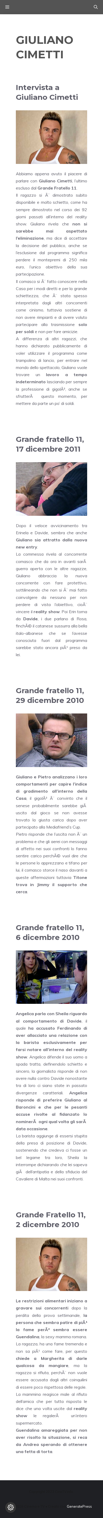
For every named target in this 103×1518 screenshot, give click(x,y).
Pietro (44, 776)
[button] (95, 7)
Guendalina (27, 1336)
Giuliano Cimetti (55, 180)
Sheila (61, 1013)
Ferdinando (69, 1028)
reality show (47, 611)
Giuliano (24, 539)
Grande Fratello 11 (57, 188)
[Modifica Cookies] (10, 1507)
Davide (30, 618)
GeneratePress (79, 1506)
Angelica (25, 1013)
